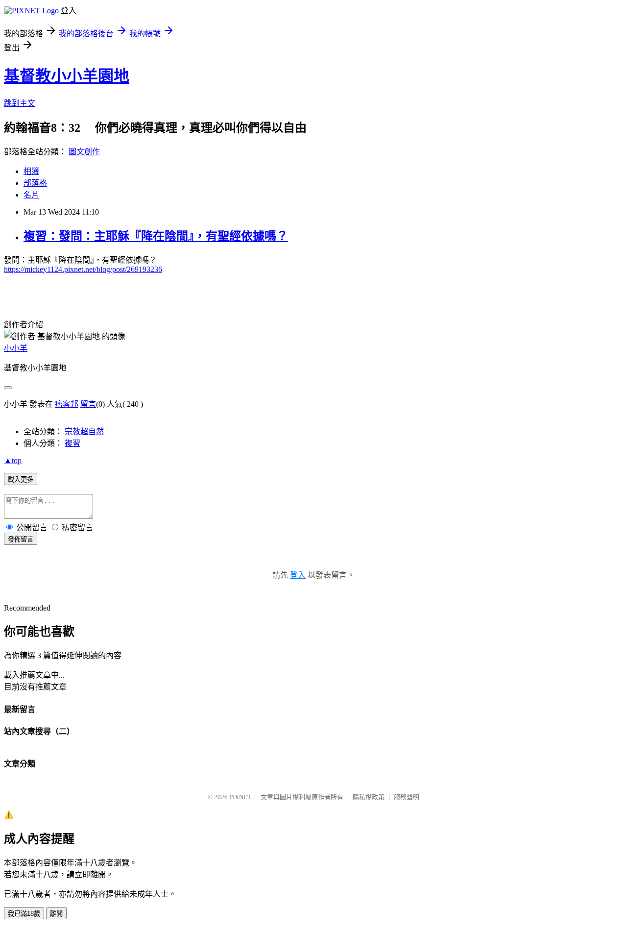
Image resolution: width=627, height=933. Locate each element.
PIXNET (240, 797)
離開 (56, 913)
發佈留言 (20, 539)
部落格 (35, 183)
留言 (88, 404)
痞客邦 (66, 404)
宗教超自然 (84, 431)
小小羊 (15, 348)
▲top (13, 460)
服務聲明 (406, 797)
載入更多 (20, 479)
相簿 (31, 171)
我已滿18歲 (24, 913)
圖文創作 (84, 151)
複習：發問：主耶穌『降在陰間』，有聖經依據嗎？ (156, 236)
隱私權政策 (369, 797)
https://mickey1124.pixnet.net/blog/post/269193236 (83, 269)
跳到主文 (19, 103)
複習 (72, 443)
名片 (31, 195)
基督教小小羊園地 (66, 76)
